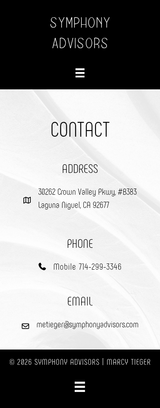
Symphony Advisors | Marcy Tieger (92, 361)
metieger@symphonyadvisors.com (88, 323)
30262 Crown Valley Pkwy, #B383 (87, 191)
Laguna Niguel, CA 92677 (73, 204)
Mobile (66, 266)
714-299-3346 (100, 266)
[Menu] (80, 72)
